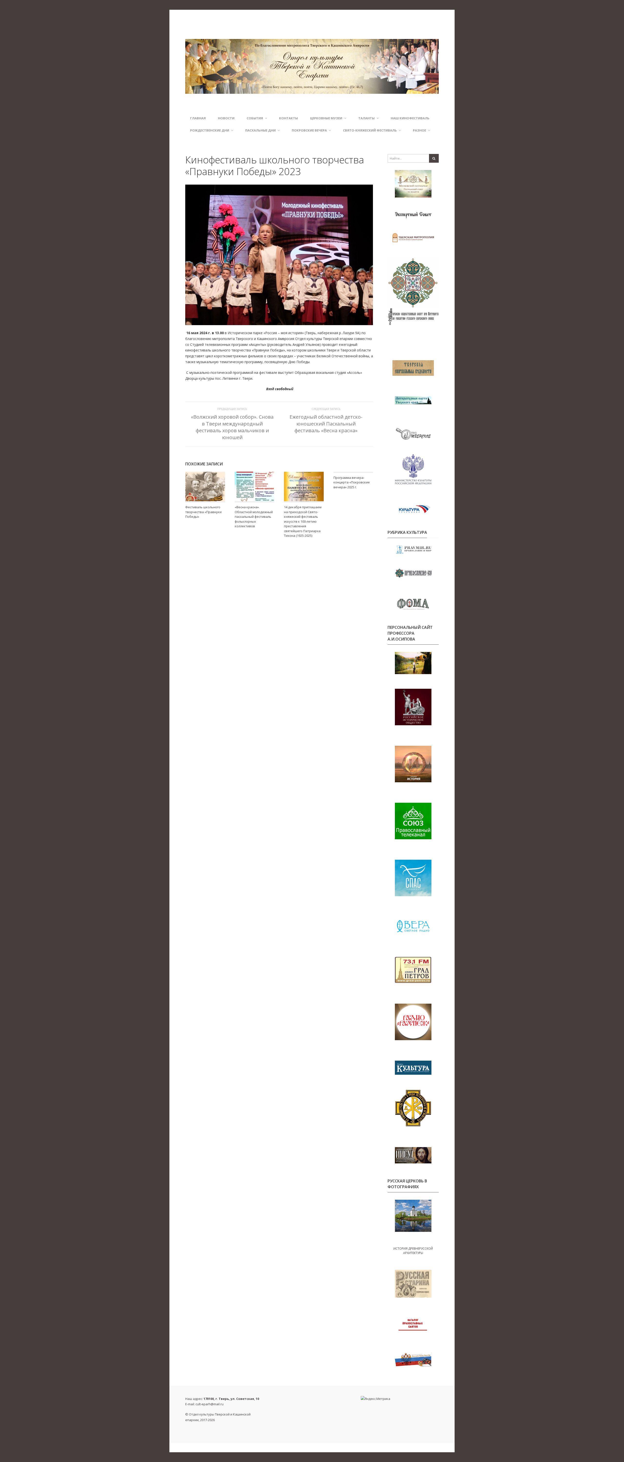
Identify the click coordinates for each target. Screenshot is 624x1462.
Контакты (288, 118)
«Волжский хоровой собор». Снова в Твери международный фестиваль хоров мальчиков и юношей (232, 427)
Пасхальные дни (260, 130)
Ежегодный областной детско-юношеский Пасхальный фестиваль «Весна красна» (326, 424)
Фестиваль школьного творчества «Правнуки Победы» (203, 512)
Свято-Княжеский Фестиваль (370, 130)
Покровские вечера (309, 130)
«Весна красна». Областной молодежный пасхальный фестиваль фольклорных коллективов (254, 516)
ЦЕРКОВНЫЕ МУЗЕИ (326, 118)
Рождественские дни (209, 130)
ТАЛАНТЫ (366, 118)
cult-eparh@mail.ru (209, 1404)
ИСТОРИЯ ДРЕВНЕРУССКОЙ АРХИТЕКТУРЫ (413, 1250)
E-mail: (204, 1404)
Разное (419, 130)
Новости (226, 118)
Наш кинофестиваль (410, 118)
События (255, 118)
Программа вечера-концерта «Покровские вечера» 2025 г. (351, 482)
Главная (198, 118)
